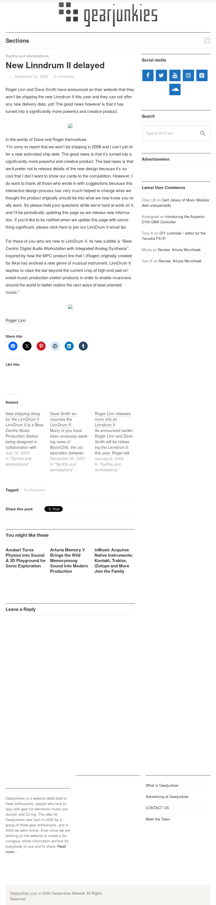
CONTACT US (157, 807)
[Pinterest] (202, 75)
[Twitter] (161, 75)
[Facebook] (148, 75)
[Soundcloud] (175, 89)
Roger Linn (16, 320)
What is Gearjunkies (162, 785)
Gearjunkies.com (23, 893)
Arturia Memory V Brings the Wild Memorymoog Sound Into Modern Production (69, 560)
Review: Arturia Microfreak (179, 249)
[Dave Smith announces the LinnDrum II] (72, 441)
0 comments (64, 76)
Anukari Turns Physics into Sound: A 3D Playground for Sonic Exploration (26, 558)
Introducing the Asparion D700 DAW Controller (173, 219)
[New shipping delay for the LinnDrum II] (28, 439)
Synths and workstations (27, 55)
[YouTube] (175, 75)
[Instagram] (188, 75)
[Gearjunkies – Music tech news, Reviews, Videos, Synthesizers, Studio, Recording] (108, 14)
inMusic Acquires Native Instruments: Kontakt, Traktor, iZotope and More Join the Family (113, 560)
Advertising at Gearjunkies (167, 796)
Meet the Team (158, 819)
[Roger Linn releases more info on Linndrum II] (117, 441)
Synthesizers (34, 489)
